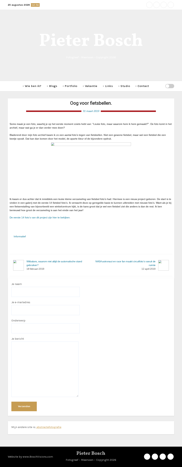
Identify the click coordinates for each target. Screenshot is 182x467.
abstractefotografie (48, 427)
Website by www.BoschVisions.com (30, 456)
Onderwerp (18, 320)
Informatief (20, 236)
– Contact (142, 86)
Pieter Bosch (91, 41)
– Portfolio (70, 86)
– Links (108, 86)
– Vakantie (90, 86)
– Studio (124, 86)
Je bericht (17, 338)
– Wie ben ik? (32, 86)
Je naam (16, 284)
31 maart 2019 (91, 111)
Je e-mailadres (20, 302)
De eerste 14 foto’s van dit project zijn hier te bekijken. (40, 217)
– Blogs (52, 86)
